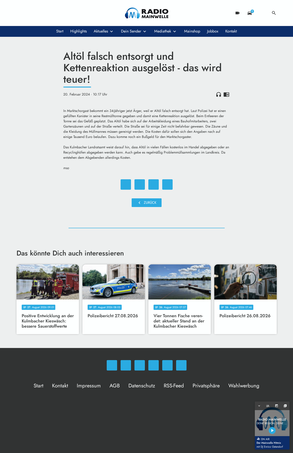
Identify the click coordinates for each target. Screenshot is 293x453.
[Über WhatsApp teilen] (153, 184)
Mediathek (162, 31)
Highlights (78, 31)
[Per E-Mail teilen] (167, 184)
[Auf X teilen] (139, 184)
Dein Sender (131, 31)
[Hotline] (64, 13)
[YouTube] (47, 13)
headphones (219, 94)
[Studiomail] (55, 13)
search (274, 13)
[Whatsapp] (20, 13)
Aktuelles (101, 31)
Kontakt (231, 31)
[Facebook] (29, 13)
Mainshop (192, 31)
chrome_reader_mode (226, 94)
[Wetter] (261, 13)
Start (59, 31)
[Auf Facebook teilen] (126, 184)
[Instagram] (38, 13)
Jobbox (212, 31)
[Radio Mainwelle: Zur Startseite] (146, 13)
